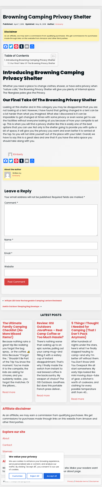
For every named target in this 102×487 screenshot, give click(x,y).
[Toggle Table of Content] (52, 56)
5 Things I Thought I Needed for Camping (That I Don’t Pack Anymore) (85, 330)
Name (8, 239)
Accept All (52, 476)
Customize (17, 476)
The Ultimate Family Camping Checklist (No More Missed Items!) (15, 330)
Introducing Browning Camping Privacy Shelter (30, 60)
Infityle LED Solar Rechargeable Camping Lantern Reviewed (33, 300)
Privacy (70, 481)
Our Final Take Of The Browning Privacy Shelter (32, 63)
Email (8, 253)
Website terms (81, 481)
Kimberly (59, 24)
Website (9, 266)
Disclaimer (94, 481)
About (6, 438)
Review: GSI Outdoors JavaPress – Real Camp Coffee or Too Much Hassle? (50, 330)
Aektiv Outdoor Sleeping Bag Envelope (21, 306)
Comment (11, 202)
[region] (34, 467)
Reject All (34, 476)
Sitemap (7, 451)
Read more (9, 392)
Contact (7, 445)
